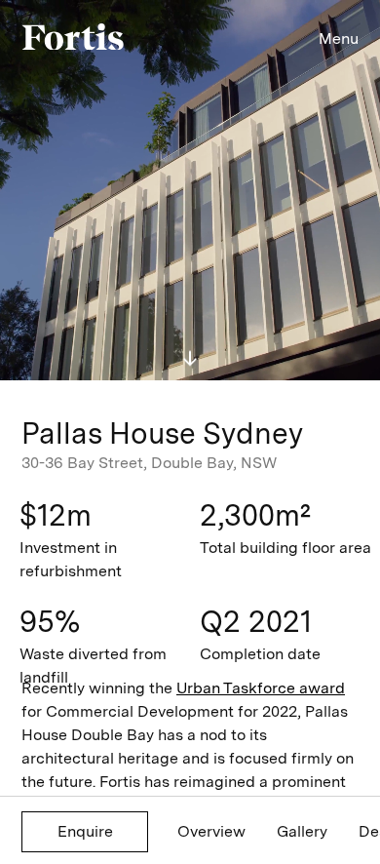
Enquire (85, 831)
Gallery (302, 831)
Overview (211, 831)
